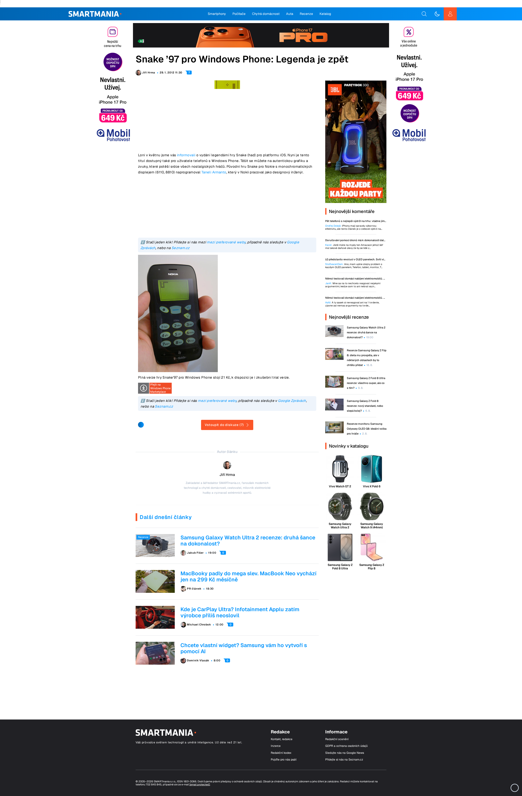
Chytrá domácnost (266, 14)
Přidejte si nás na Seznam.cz (344, 759)
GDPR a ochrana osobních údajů (346, 746)
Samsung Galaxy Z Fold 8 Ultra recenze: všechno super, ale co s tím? (366, 383)
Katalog (325, 14)
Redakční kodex (281, 753)
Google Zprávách (292, 400)
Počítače (239, 14)
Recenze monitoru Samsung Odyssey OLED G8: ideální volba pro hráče (366, 428)
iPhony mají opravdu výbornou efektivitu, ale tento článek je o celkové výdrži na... (353, 227)
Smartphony (217, 14)
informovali (186, 155)
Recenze (306, 14)
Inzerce (276, 746)
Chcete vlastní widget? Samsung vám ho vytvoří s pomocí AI (243, 648)
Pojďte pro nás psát (283, 759)
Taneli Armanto (213, 172)
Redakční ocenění (336, 739)
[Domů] (95, 14)
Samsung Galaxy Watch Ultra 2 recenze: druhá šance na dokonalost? (247, 540)
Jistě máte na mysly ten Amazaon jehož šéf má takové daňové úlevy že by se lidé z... (354, 247)
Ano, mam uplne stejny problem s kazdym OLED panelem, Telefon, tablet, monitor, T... (353, 266)
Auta (289, 14)
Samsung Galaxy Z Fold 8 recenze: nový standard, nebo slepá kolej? (365, 405)
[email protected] (199, 784)
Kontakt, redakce (281, 739)
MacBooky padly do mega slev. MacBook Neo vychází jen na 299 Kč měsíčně (248, 576)
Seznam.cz (180, 248)
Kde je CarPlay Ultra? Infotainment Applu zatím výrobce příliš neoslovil (239, 612)
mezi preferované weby (226, 242)
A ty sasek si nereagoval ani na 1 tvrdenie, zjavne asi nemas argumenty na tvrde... (352, 304)
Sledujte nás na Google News (344, 753)
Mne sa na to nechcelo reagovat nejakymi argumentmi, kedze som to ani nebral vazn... (352, 285)
